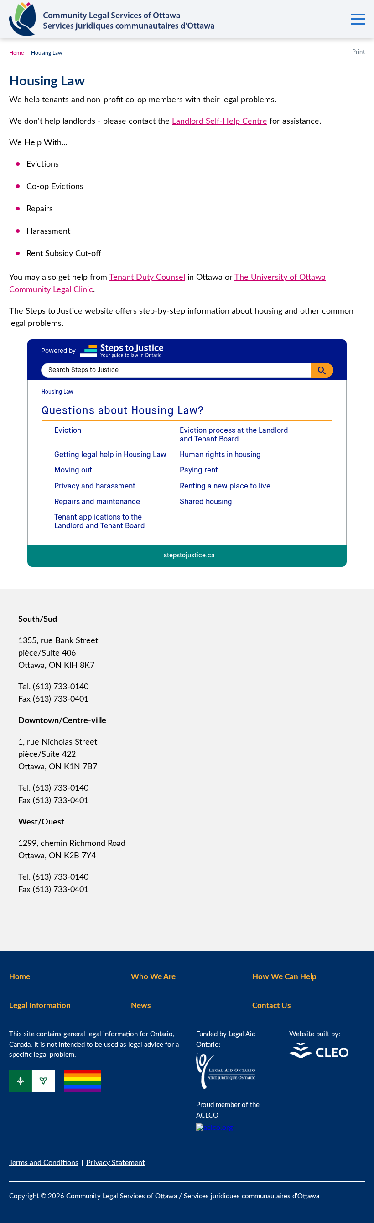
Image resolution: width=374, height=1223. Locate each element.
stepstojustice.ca (189, 555)
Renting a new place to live (225, 486)
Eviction (67, 431)
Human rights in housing (220, 455)
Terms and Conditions (43, 1162)
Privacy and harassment (94, 486)
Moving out (73, 470)
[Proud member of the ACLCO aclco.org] (214, 1127)
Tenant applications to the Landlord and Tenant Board (99, 522)
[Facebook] (343, 1190)
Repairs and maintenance (97, 502)
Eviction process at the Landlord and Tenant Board (234, 435)
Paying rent (199, 470)
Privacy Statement (115, 1162)
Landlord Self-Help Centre (219, 121)
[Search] (322, 370)
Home (16, 53)
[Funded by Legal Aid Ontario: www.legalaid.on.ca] (225, 1087)
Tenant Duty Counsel (147, 277)
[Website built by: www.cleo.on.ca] (318, 1056)
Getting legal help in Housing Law (110, 455)
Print (358, 52)
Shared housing (206, 502)
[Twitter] (362, 1190)
